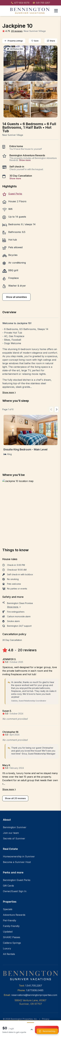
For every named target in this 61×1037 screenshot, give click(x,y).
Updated (7, 931)
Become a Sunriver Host (17, 862)
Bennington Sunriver (14, 827)
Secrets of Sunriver (14, 838)
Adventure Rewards (14, 914)
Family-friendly (11, 926)
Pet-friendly (9, 920)
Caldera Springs (12, 942)
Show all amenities (16, 297)
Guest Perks (15, 193)
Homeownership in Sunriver (19, 856)
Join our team (11, 832)
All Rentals (9, 954)
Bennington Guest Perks (16, 880)
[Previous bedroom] (51, 409)
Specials (7, 909)
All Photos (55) (16, 49)
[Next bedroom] (56, 409)
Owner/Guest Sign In (14, 891)
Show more (25, 160)
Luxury (7, 948)
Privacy (45, 1019)
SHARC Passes (11, 937)
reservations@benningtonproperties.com (34, 995)
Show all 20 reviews (15, 798)
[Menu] (56, 11)
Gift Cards (8, 885)
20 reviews (17, 31)
